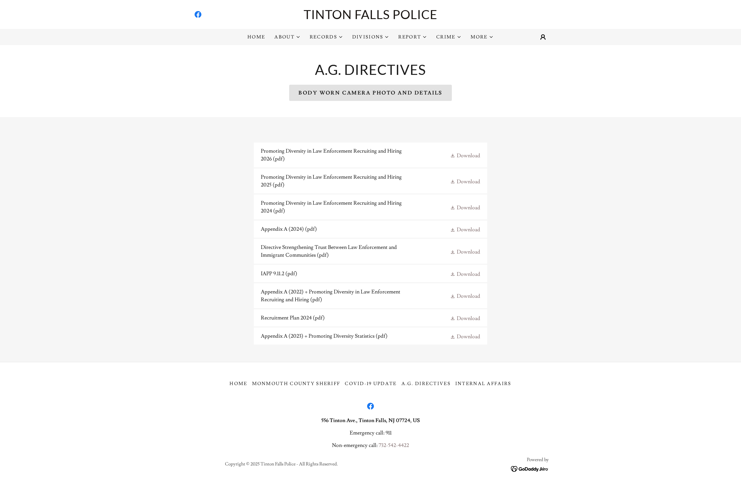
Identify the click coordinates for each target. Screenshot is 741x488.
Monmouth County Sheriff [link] (296, 384)
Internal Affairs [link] (483, 384)
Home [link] (256, 37)
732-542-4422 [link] (394, 445)
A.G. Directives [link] (426, 384)
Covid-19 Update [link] (371, 384)
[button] (287, 37)
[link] (198, 14)
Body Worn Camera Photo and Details (370, 93)
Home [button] (238, 384)
